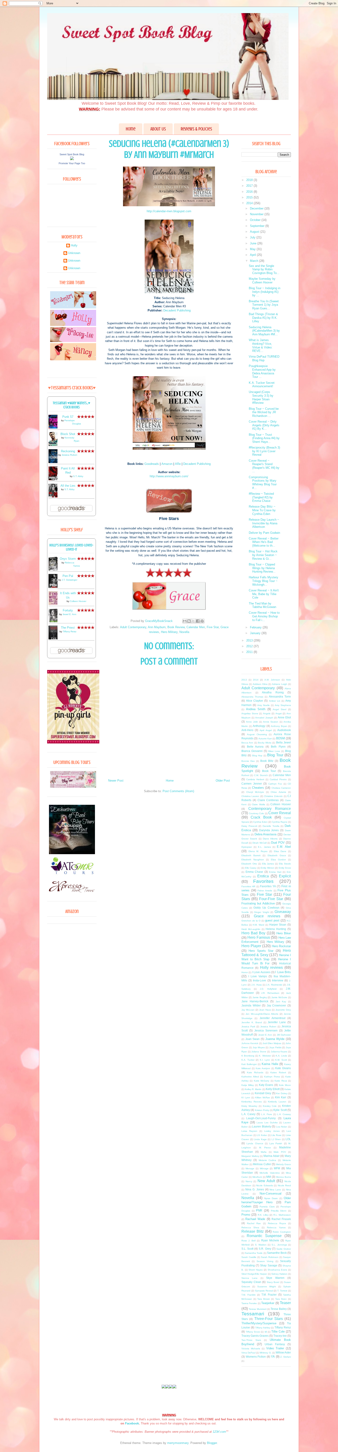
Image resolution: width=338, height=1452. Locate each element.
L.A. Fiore (266, 1114)
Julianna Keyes (279, 1051)
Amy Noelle (263, 705)
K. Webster (265, 1055)
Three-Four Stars (268, 1319)
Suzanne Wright (266, 1286)
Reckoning (68, 451)
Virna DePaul (248, 1352)
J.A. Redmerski (274, 984)
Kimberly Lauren (277, 1101)
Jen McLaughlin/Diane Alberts (262, 1014)
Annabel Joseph (264, 717)
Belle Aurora (255, 746)
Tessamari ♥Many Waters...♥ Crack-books (71, 405)
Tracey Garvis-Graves (255, 1335)
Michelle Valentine (270, 1173)
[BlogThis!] (189, 621)
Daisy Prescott (249, 826)
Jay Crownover (276, 1005)
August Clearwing (257, 734)
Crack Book (261, 817)
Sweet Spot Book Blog (72, 154)
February (256, 627)
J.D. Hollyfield (268, 989)
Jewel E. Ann (69, 614)
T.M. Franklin (248, 1295)
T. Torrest (282, 1290)
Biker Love (274, 751)
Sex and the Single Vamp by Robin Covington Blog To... (264, 269)
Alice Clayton (254, 700)
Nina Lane (275, 1189)
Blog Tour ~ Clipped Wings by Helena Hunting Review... (262, 568)
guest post (272, 920)
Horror (244, 972)
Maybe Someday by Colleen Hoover (262, 280)
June (253, 243)
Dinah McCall (259, 843)
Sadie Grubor (283, 1249)
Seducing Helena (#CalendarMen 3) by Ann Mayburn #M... (264, 330)
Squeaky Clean (251, 1281)
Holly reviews (271, 967)
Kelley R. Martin (253, 1089)
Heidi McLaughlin (250, 929)
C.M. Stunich (261, 775)
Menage (250, 1168)
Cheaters (258, 787)
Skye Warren (275, 1277)
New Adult (266, 1181)
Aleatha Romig (273, 692)
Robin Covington (282, 1232)
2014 (250, 203)
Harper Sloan (277, 924)
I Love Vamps (257, 976)
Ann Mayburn (157, 627)
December (257, 208)
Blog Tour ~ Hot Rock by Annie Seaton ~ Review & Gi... (263, 555)
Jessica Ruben (69, 455)
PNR (259, 1210)
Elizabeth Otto (249, 863)
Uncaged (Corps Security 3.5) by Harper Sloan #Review (261, 397)
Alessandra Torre (280, 696)
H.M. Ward (258, 925)
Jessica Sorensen (266, 1030)
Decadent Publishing (177, 310)
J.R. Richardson (270, 993)
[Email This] (184, 621)
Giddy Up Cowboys (266, 907)
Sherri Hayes (256, 1269)
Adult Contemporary (133, 627)
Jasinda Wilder (251, 1005)
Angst (278, 713)
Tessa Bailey (278, 1308)
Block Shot (67, 434)
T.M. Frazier (269, 1294)
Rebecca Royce (277, 1223)
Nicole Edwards (264, 1185)
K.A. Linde (281, 1055)
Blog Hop (257, 755)
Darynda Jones (269, 830)
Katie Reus (281, 1080)
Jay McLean (248, 1009)
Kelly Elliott (273, 1089)
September (257, 226)
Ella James (268, 863)
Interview (277, 980)
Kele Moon (285, 1085)
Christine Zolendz (273, 796)
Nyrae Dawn (271, 1198)
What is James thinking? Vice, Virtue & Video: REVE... (260, 345)
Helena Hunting (276, 928)
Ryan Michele (270, 1240)
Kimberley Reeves (251, 1101)
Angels (266, 713)
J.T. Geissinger (69, 580)
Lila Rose (276, 1135)
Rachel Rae (254, 1223)
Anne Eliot (284, 717)
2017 (250, 185)
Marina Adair (272, 1155)
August (255, 231)
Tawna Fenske (249, 1303)
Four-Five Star (271, 899)
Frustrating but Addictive (258, 903)
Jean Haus (265, 1009)
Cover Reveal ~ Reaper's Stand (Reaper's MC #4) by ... (264, 466)
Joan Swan (252, 1038)
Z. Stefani (285, 1357)
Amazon (166, 464)
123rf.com (219, 1431)
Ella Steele (285, 863)
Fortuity (68, 610)
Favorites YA (268, 886)
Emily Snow (285, 868)
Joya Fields (275, 1047)
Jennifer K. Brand (251, 1022)
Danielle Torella (271, 826)
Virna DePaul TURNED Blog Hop (264, 358)
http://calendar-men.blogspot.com (169, 211)
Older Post (223, 780)
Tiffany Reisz (69, 631)
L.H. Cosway (284, 1114)
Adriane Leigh (279, 684)
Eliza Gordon (278, 859)
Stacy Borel (273, 1282)
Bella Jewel (283, 742)
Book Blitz (266, 760)
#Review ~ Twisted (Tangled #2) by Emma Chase (261, 497)
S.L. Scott (247, 1248)
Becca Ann (247, 742)
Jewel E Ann (265, 1035)
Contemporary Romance (269, 809)
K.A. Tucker (248, 1060)
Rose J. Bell (248, 1240)
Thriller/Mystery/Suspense (258, 1323)
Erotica (263, 876)
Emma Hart (275, 872)
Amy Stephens (283, 705)
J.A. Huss (256, 984)
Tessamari (252, 1313)
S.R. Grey (265, 1248)
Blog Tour (275, 755)
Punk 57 (67, 416)
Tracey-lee (280, 1335)
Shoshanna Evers (277, 1269)
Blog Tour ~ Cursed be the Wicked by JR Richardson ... (264, 412)
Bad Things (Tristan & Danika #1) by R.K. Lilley (263, 317)
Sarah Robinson (269, 1257)
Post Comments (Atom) (178, 791)
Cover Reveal (279, 813)
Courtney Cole (256, 813)
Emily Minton (267, 868)
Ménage (264, 1168)
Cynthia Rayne (279, 822)
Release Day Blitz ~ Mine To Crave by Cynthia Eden (262, 510)
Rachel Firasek (281, 1219)
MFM (277, 1168)
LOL (288, 1139)
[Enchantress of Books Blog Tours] (72, 853)
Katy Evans (266, 1084)
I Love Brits (283, 972)
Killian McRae (262, 1097)
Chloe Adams (278, 792)
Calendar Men (195, 627)
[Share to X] (193, 621)
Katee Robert (278, 1072)
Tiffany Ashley (262, 1327)
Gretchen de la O (251, 920)
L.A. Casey (248, 1114)
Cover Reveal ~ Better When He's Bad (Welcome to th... (263, 542)
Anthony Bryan (279, 726)
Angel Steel (279, 709)
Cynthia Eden (260, 822)
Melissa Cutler (262, 1164)
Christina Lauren (250, 796)
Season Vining (265, 1261)
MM (268, 1176)
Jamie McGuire (279, 997)
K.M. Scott (281, 1060)
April (253, 255)
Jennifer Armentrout (272, 1018)
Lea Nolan (281, 1126)
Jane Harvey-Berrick (254, 1001)
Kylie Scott (279, 1109)
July (253, 237)
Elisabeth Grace (277, 855)
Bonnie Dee (248, 761)
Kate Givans (283, 1068)
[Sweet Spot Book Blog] (72, 159)
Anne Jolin (252, 721)
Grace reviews (267, 916)
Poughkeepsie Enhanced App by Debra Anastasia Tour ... (262, 371)
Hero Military (169, 632)
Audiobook (284, 730)
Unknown (74, 253)
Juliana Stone (258, 1051)
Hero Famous (258, 937)
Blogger (212, 1443)
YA (273, 1356)
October (255, 220)
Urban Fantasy (275, 1344)
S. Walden (260, 1244)
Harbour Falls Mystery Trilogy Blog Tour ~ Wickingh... (263, 581)
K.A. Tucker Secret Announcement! (262, 384)
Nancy (249, 1181)
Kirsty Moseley (249, 1106)
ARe (178, 464)
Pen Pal (68, 576)
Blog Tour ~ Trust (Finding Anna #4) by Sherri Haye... (264, 438)
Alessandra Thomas (252, 696)
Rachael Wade (255, 1219)
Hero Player (251, 946)
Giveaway (283, 912)
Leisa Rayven (249, 1131)
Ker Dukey (281, 1093)
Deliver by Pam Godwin (264, 532)
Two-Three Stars (251, 1340)
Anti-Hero (247, 730)
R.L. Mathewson (282, 1215)
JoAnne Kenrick (249, 1043)
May (253, 249)
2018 (250, 180)
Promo (245, 1214)
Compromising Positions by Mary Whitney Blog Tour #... (263, 482)
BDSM (280, 738)
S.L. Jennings (279, 1244)
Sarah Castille (248, 1257)
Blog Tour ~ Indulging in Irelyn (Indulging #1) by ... (264, 291)
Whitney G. (265, 1352)
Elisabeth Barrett (251, 855)
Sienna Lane (249, 1278)
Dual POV (278, 842)
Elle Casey (251, 868)
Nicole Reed (284, 1185)
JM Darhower (284, 1035)
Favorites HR (248, 886)
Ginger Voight (261, 912)
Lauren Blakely (261, 1126)
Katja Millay (247, 1085)
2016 (250, 191)
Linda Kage (260, 1139)
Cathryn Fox (275, 783)
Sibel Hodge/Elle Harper (254, 1274)
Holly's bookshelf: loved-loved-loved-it (71, 547)
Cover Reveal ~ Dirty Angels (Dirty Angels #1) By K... (264, 425)
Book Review (176, 627)
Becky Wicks (264, 742)
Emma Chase (254, 871)
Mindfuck (257, 1177)
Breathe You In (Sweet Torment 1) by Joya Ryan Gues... (264, 304)
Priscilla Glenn (279, 1210)
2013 (250, 640)
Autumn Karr (265, 738)
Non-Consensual (270, 1193)
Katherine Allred (250, 1076)
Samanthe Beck (277, 1252)
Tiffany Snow (253, 1332)
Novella (184, 632)
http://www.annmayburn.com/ (169, 476)
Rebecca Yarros (276, 1227)
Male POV (280, 1152)
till (266, 1332)
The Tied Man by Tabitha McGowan (262, 605)
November (257, 214)
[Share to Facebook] (197, 621)
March (254, 261)
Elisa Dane (280, 851)
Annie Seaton (270, 721)
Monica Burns (283, 1177)
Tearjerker (267, 1303)
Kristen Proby (262, 1110)
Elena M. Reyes (258, 851)
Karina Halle (270, 1064)
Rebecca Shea (250, 1227)
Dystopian (246, 847)
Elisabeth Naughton (252, 859)
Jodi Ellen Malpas (272, 1043)
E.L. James (264, 847)
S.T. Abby (78, 476)
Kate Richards (255, 1072)
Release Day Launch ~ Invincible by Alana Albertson (264, 523)
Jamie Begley (259, 997)
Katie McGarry (261, 1080)
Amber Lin (274, 701)
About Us (158, 129)
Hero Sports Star (261, 950)
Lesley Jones (272, 1131)
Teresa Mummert (257, 1309)
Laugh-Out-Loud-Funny (261, 1118)
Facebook (132, 1423)
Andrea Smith (255, 709)
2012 (250, 646)
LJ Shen (276, 1139)
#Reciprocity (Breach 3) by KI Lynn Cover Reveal (264, 451)
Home (130, 129)
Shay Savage (268, 1265)
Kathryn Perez (272, 1076)
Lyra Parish (275, 1143)
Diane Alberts (270, 838)
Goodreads (151, 464)
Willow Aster (283, 1352)
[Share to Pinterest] (202, 621)
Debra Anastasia (266, 834)
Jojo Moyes (259, 1047)
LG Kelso (262, 1135)
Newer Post (115, 780)
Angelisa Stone (249, 713)
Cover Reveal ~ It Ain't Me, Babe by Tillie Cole (264, 594)
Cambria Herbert (255, 779)
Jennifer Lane (277, 1022)
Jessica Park (248, 1026)
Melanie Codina (267, 1160)
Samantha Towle (254, 1253)
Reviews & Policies (196, 129)
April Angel (266, 730)
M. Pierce (265, 1147)
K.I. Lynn (265, 1060)
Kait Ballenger (249, 1064)
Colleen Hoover (78, 601)
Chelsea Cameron (281, 788)
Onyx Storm (68, 558)
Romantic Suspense (264, 1236)
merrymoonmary (178, 1443)
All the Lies (67, 485)
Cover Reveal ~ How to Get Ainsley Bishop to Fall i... (264, 616)
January (255, 633)
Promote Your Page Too (72, 163)
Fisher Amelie (265, 890)
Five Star (213, 627)
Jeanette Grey (283, 1009)
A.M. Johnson (272, 679)
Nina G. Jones (254, 1189)
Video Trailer (275, 1348)
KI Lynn (245, 1097)
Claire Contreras (268, 800)
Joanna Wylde (275, 1039)
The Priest (68, 627)
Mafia (263, 1152)
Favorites (263, 881)
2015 (250, 197)
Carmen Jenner (251, 783)
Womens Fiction (256, 1356)
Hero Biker (283, 933)
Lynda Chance (254, 1143)
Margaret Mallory (250, 1156)
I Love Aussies (261, 972)
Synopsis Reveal (264, 1290)
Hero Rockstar (281, 946)
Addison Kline (260, 684)
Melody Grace (283, 1164)
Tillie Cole (278, 1331)
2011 (250, 652)
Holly (74, 245)
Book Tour (269, 770)
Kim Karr (280, 1097)
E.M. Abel (284, 846)
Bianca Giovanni (252, 750)
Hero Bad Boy (253, 933)
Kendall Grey (263, 1093)
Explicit (285, 876)
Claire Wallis (258, 804)
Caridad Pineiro (278, 779)
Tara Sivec (281, 1299)
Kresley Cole (270, 1106)
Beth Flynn (278, 746)
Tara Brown (263, 1299)
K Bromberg (247, 1055)
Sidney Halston (279, 1274)
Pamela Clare (267, 1206)
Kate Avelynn (263, 1068)
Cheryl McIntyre (255, 792)
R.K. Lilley (263, 1215)
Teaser (285, 1303)
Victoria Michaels (250, 1348)
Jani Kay (281, 1001)
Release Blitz (252, 1231)
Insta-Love (259, 980)
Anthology (259, 725)
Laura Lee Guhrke (267, 1122)
